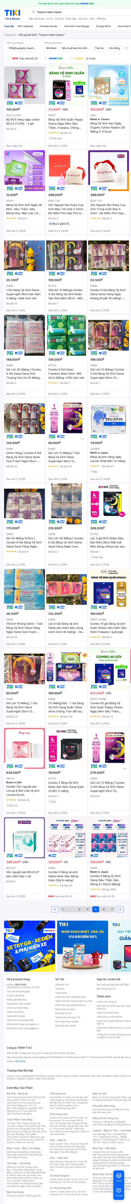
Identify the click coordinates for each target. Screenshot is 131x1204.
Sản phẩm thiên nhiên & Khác (24, 1176)
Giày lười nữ (75, 1149)
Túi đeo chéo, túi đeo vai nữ (63, 1179)
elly (93, 1076)
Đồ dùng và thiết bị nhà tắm (112, 1160)
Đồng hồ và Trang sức (106, 1118)
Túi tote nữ (68, 1182)
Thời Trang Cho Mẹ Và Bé (19, 1097)
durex (75, 1076)
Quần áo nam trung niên (67, 1131)
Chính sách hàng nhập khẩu (20, 1020)
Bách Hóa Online (103, 1174)
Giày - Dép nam (59, 1157)
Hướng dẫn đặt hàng (16, 999)
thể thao (101, 18)
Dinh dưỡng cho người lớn (24, 1108)
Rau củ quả (17, 1126)
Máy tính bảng (20, 1157)
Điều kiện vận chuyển (65, 1025)
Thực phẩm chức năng (23, 1169)
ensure (66, 1076)
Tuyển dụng (61, 993)
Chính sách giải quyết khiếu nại (70, 1005)
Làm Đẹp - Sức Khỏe (19, 1163)
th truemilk (41, 1076)
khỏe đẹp (71, 18)
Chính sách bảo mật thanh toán (70, 997)
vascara (10, 1076)
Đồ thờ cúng (104, 1165)
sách (92, 18)
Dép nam (65, 1164)
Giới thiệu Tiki (62, 984)
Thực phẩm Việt (32, 1126)
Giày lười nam (56, 1161)
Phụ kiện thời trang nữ (103, 1109)
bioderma (84, 1076)
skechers (107, 1076)
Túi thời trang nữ (59, 1175)
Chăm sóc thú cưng (102, 1178)
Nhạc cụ (116, 1165)
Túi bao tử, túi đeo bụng (76, 1194)
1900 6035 (20, 1061)
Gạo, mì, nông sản (22, 1131)
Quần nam (69, 1117)
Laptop (120, 1142)
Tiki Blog (59, 988)
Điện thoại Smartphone (18, 1152)
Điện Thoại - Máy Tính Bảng (23, 1148)
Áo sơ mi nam (69, 1120)
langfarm (21, 1078)
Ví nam (53, 1191)
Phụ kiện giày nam (65, 1167)
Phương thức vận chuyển (19, 1003)
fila (43, 1078)
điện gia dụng (36, 18)
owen (59, 1076)
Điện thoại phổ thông (22, 1154)
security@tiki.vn (31, 1028)
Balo (95, 1097)
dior (18, 1076)
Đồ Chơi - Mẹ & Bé (17, 1093)
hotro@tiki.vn (32, 1024)
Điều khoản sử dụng (65, 1009)
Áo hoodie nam (63, 1123)
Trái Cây (11, 1123)
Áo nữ (52, 1097)
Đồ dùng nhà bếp (15, 1195)
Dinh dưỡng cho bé (21, 1105)
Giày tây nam (70, 1161)
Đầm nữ (60, 1097)
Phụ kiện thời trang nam (111, 1111)
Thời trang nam (59, 1114)
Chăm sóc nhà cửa (25, 1142)
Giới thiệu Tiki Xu (63, 1013)
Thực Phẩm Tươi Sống (19, 1119)
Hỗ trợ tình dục (31, 1183)
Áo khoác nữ (73, 1100)
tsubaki (50, 1078)
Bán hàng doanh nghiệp (67, 1021)
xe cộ (49, 18)
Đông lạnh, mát (27, 1128)
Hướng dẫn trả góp (16, 1016)
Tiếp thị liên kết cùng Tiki (67, 1017)
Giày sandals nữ (66, 1146)
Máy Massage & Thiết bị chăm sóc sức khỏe (26, 1173)
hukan (31, 1078)
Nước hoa (18, 1183)
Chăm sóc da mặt (15, 1167)
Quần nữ (70, 1097)
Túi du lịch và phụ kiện (110, 1097)
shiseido (11, 1078)
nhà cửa (83, 18)
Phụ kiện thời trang (104, 1105)
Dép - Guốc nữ (71, 1143)
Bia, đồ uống (18, 1134)
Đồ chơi (37, 1097)
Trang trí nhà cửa (101, 1152)
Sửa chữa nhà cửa (106, 1154)
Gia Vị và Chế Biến (107, 1183)
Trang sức (98, 1122)
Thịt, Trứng (22, 1123)
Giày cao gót (56, 1143)
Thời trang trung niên (65, 1108)
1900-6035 (20, 984)
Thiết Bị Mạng (109, 1139)
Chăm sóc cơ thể (21, 1172)
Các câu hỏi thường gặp (18, 991)
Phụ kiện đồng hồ (107, 1124)
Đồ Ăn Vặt (103, 1186)
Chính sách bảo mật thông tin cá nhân (73, 1001)
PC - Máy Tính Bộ (106, 1142)
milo (98, 1076)
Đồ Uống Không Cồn (110, 1189)
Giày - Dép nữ (58, 1140)
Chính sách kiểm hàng (17, 1008)
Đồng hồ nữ (109, 1122)
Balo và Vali (100, 1093)
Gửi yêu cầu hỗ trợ (15, 995)
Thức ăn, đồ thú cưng (22, 1139)
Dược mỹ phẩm (33, 1186)
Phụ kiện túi (80, 1182)
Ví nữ (81, 1179)
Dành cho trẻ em (21, 1137)
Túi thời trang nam (60, 1187)
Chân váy (70, 1102)
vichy (38, 1078)
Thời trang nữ (58, 1093)
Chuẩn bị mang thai (22, 1113)
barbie (51, 1076)
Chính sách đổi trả (15, 1012)
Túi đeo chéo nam (67, 1191)
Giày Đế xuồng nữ (68, 1152)
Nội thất (107, 1157)
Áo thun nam (56, 1117)
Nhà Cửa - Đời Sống (104, 1148)
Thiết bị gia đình (33, 1195)
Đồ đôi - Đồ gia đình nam (72, 1126)
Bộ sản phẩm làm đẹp (25, 1184)
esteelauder (28, 1076)
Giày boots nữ (61, 1149)
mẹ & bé (59, 18)
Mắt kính (119, 1109)
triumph (123, 1076)
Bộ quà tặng (107, 1191)
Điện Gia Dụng (15, 1191)
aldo (115, 1076)
